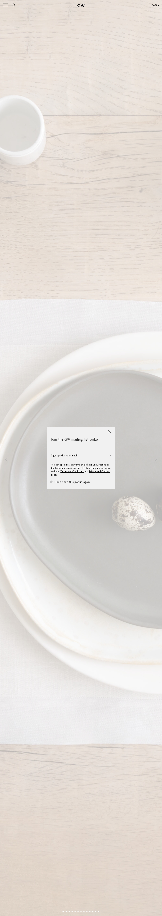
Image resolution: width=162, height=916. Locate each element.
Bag (154, 5)
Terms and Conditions (72, 471)
